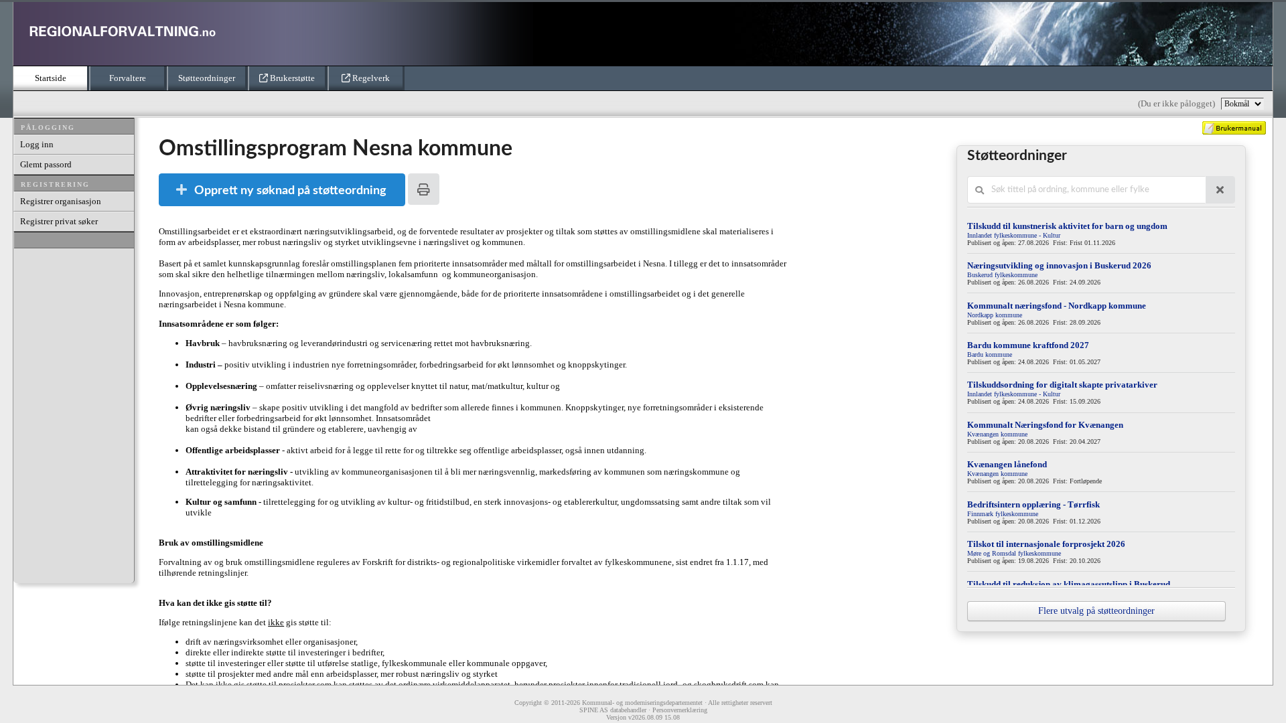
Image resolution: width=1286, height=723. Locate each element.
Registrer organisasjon (60, 201)
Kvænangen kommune (997, 434)
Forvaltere (127, 78)
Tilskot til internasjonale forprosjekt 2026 (1046, 544)
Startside (50, 78)
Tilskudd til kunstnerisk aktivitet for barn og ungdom (1067, 226)
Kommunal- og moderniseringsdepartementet (642, 702)
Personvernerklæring (679, 710)
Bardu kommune (989, 354)
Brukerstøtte (291, 78)
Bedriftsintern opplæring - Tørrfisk (1033, 504)
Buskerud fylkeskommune (1002, 274)
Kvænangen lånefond (1007, 464)
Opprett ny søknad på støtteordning (290, 190)
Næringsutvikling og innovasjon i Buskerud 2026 (1059, 265)
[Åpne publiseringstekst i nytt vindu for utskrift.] (423, 189)
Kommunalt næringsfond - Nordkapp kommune (1056, 306)
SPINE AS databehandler (612, 710)
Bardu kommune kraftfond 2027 (1028, 345)
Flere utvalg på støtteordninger (1096, 611)
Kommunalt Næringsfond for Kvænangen (1045, 425)
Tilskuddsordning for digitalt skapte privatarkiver (1062, 385)
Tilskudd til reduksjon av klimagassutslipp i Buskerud (1068, 584)
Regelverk (370, 78)
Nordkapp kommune (994, 315)
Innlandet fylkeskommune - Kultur (1013, 235)
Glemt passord (46, 164)
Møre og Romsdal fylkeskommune (1014, 553)
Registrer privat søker (59, 221)
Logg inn (37, 144)
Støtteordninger (206, 78)
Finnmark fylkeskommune (1002, 513)
